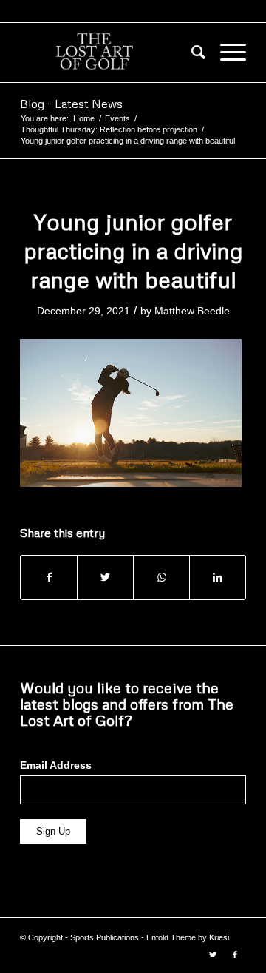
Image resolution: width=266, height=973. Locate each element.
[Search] (191, 52)
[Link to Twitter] (213, 954)
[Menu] (225, 52)
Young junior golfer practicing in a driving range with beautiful (133, 250)
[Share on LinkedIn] (217, 577)
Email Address (56, 765)
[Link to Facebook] (235, 954)
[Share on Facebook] (49, 577)
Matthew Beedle (192, 311)
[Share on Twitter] (105, 577)
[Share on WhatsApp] (161, 577)
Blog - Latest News (71, 103)
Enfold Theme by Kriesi (187, 937)
